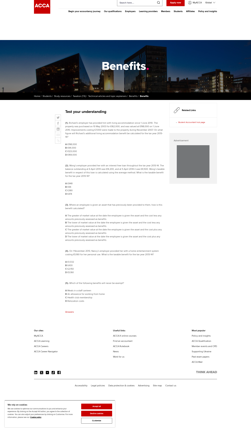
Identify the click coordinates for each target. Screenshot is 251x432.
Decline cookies (96, 413)
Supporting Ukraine (201, 351)
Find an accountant (122, 341)
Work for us (118, 356)
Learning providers (148, 11)
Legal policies (98, 385)
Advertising (143, 385)
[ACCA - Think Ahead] (42, 12)
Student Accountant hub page (191, 122)
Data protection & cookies (121, 385)
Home (37, 96)
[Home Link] (206, 372)
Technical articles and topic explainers (107, 96)
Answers (69, 312)
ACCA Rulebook (121, 346)
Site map (157, 385)
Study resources (62, 96)
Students (178, 11)
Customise (96, 420)
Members (165, 11)
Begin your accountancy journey (84, 11)
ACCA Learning (41, 341)
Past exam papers (200, 356)
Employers (130, 11)
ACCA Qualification (201, 341)
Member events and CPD (204, 346)
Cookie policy (35, 417)
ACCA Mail (197, 362)
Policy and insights (207, 11)
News (116, 351)
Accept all (97, 406)
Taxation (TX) (79, 96)
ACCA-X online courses (124, 335)
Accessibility (81, 385)
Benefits (133, 96)
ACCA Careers (41, 346)
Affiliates (190, 11)
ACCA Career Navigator (46, 351)
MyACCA (38, 335)
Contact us (170, 385)
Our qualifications (113, 11)
